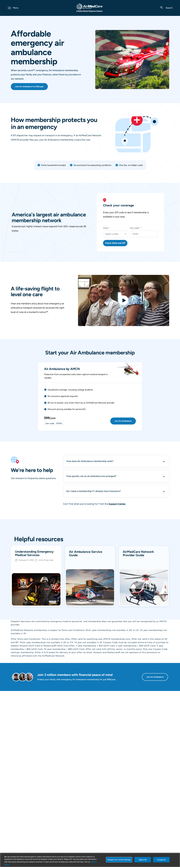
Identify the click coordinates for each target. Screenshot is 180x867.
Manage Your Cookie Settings (119, 860)
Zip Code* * (135, 228)
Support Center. (117, 503)
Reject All (142, 860)
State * (106, 228)
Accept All (161, 860)
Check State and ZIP (115, 243)
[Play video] (123, 300)
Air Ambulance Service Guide (85, 553)
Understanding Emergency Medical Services (34, 553)
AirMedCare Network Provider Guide (138, 553)
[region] (90, 860)
